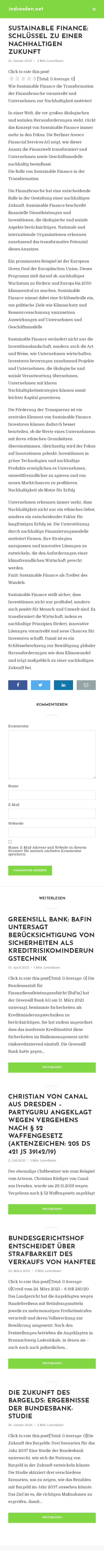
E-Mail (13, 804)
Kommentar (18, 726)
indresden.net (26, 9)
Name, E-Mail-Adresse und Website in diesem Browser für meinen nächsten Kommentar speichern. (47, 851)
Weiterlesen (52, 1067)
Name (13, 786)
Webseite (15, 823)
